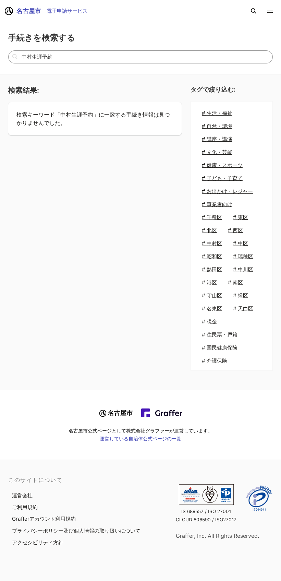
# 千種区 (212, 217)
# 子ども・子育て (222, 178)
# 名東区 (212, 308)
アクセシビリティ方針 (37, 542)
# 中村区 (212, 243)
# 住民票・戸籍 (219, 334)
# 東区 (240, 217)
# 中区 (240, 243)
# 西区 (235, 230)
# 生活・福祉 (217, 113)
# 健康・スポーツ (222, 165)
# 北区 (209, 230)
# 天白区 (243, 308)
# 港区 (209, 282)
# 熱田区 (212, 269)
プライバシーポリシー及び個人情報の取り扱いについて (76, 530)
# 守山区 (212, 295)
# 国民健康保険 (219, 347)
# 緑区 (240, 295)
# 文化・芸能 (217, 152)
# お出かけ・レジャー (227, 191)
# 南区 (235, 282)
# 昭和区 (212, 256)
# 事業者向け (217, 204)
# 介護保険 (214, 360)
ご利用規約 (25, 507)
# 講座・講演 (217, 139)
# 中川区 (243, 269)
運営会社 (22, 495)
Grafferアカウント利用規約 (44, 518)
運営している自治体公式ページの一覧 (140, 438)
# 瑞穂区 (243, 256)
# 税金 (209, 321)
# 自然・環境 (217, 126)
